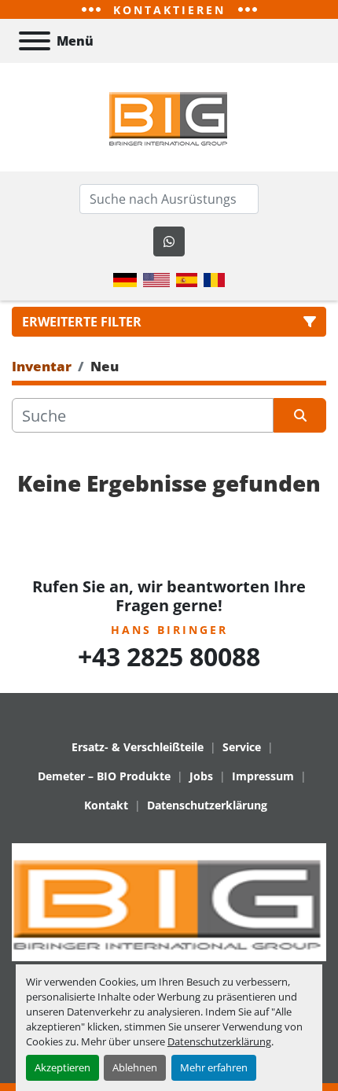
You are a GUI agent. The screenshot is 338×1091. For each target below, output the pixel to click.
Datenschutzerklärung (219, 1041)
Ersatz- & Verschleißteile (138, 746)
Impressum (263, 775)
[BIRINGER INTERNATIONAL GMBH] (169, 901)
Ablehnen (134, 1067)
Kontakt (106, 805)
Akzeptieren (62, 1067)
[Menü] (34, 40)
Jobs (201, 775)
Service (241, 746)
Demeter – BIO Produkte (104, 775)
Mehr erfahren (214, 1067)
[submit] (300, 415)
